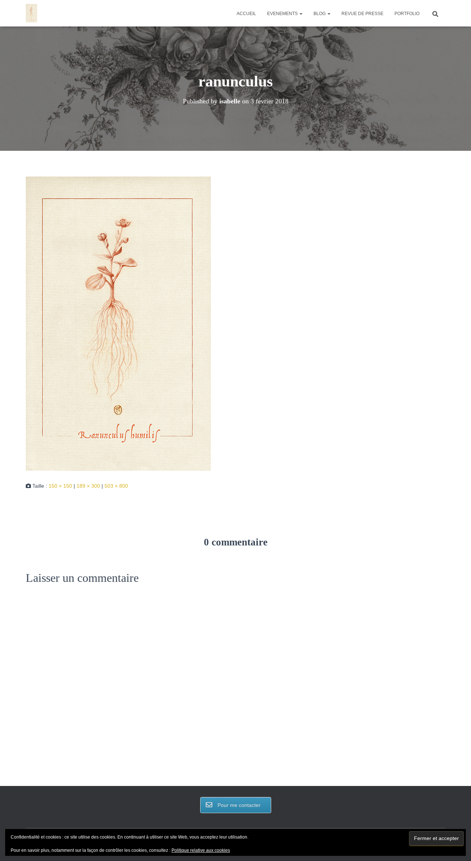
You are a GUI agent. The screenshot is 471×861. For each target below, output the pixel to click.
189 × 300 (88, 486)
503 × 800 (116, 486)
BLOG (320, 13)
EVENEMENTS (283, 13)
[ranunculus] (118, 323)
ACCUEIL (246, 13)
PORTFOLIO (406, 13)
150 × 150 (60, 486)
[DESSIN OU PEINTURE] (31, 13)
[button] (300, 13)
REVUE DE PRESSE (362, 13)
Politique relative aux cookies (200, 850)
